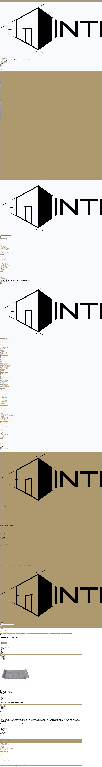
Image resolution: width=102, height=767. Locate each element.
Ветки (1, 123)
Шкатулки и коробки (4, 154)
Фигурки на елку (3, 170)
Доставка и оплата (3, 178)
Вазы (1, 146)
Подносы (2, 139)
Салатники (2, 136)
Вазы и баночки (3, 142)
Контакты (2, 179)
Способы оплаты (3, 715)
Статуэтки (2, 147)
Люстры (2, 158)
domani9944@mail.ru (4, 61)
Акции (1, 175)
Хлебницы (2, 140)
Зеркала (2, 254)
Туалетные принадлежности (5, 153)
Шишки (1, 172)
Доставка (2, 716)
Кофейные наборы (4, 138)
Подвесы (2, 168)
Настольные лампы (4, 159)
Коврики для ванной (4, 150)
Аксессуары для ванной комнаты (6, 149)
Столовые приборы (4, 145)
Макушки (2, 125)
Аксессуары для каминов (5, 161)
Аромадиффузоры (4, 160)
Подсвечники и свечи (4, 148)
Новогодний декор (4, 162)
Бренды (2, 174)
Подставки (2, 141)
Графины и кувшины (4, 143)
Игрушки (2, 164)
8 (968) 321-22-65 (3, 566)
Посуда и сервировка (4, 134)
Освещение (2, 157)
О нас (1, 177)
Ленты (1, 124)
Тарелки (2, 135)
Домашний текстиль (4, 155)
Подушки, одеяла (3, 156)
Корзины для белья (4, 151)
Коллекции (2, 173)
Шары (1, 171)
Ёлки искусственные (4, 163)
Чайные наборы (3, 137)
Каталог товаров (3, 238)
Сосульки (2, 169)
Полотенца (2, 152)
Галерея (2, 176)
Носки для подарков (4, 167)
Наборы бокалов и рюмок (5, 144)
